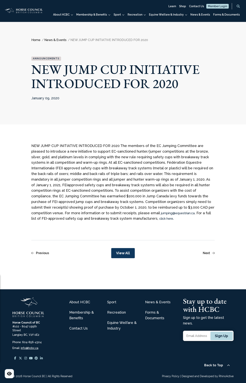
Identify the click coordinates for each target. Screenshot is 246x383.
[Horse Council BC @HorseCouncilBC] (30, 358)
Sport (117, 14)
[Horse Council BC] (24, 12)
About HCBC (61, 14)
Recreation (135, 14)
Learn (172, 6)
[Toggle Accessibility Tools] (9, 373)
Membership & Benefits (91, 14)
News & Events (200, 14)
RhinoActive (226, 376)
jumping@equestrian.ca (178, 213)
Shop (182, 6)
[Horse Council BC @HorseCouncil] (15, 358)
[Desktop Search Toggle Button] (238, 6)
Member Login (217, 6)
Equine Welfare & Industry (166, 14)
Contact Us (196, 6)
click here (166, 218)
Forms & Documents (226, 14)
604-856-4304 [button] (32, 342)
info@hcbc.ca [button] (29, 348)
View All (123, 253)
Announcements (46, 58)
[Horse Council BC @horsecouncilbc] (20, 358)
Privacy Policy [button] (170, 376)
